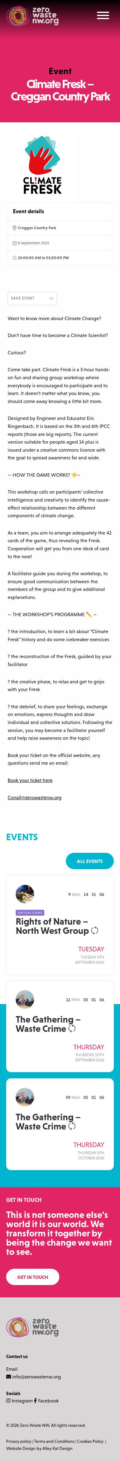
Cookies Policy (90, 1441)
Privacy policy (18, 1441)
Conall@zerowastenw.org (35, 797)
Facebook (47, 1400)
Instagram (21, 1400)
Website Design (21, 1448)
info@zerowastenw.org (36, 1376)
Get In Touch (32, 1277)
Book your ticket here (30, 780)
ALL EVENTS (90, 861)
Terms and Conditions (54, 1441)
